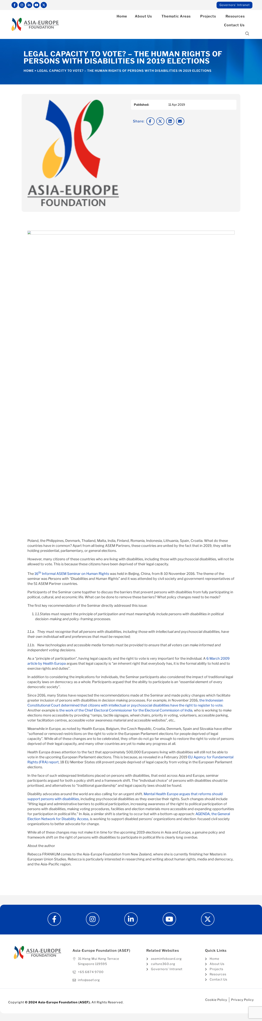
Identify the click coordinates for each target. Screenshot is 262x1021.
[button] (247, 34)
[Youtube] (36, 5)
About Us (143, 16)
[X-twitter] (44, 5)
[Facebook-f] (15, 5)
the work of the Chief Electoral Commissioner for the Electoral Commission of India (125, 710)
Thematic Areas (176, 16)
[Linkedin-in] (29, 5)
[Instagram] (22, 5)
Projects (208, 16)
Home (122, 16)
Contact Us (234, 25)
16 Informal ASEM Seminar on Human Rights (72, 574)
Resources (235, 16)
